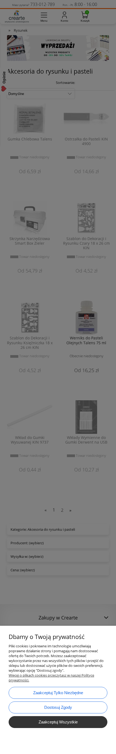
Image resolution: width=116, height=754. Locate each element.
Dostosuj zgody (58, 707)
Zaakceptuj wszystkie (58, 722)
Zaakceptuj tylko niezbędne (58, 692)
